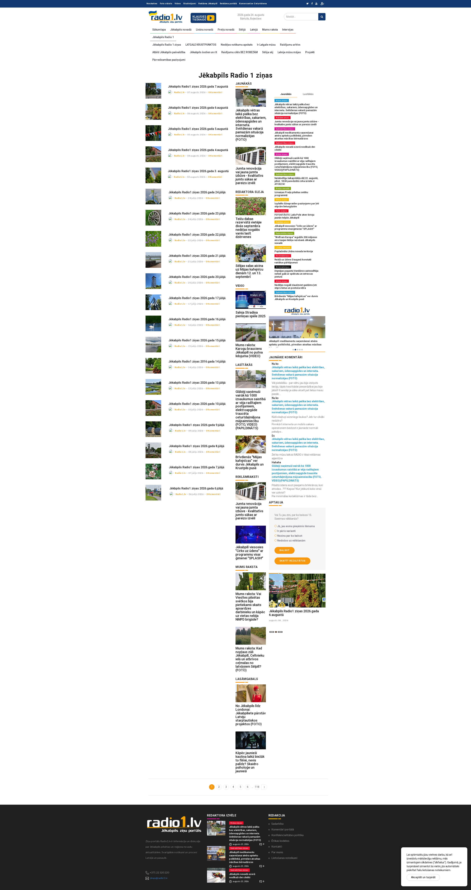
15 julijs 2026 (195, 346)
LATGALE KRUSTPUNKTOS (200, 44)
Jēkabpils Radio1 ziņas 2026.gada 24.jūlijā (197, 192)
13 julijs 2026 (195, 388)
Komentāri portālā (282, 829)
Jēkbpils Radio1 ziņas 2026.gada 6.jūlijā (196, 488)
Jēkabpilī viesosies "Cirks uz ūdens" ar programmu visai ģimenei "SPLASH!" (249, 552)
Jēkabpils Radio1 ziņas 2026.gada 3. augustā (198, 171)
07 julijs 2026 (195, 473)
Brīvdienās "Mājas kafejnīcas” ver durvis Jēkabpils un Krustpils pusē (250, 462)
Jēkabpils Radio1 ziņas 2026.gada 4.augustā (198, 150)
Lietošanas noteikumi (284, 857)
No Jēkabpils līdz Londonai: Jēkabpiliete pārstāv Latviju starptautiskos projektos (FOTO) (251, 715)
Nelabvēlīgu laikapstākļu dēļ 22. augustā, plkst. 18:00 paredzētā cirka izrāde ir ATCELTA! (296, 181)
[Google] (316, 3)
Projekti (310, 52)
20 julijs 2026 (195, 282)
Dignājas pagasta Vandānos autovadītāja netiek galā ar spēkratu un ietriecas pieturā (296, 273)
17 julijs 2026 (195, 303)
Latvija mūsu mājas (289, 52)
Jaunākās (285, 94)
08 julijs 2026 (195, 451)
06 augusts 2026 (196, 113)
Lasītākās (308, 94)
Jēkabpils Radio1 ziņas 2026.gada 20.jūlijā (197, 277)
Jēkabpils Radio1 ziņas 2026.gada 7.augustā (198, 86)
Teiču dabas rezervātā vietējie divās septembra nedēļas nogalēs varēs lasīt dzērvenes (249, 228)
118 (257, 786)
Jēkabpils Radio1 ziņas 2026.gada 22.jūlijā (197, 234)
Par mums (277, 852)
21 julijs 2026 (195, 261)
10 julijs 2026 (195, 409)
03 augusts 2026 (196, 176)
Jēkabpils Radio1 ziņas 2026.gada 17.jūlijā (197, 298)
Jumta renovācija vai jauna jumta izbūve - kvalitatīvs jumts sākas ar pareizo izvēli (249, 175)
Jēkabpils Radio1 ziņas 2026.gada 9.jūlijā (196, 425)
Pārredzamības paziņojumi (168, 59)
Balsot (284, 550)
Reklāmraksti (282, 118)
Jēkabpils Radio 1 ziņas (166, 44)
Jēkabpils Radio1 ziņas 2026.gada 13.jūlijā (197, 382)
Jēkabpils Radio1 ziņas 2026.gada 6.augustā (198, 107)
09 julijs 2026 (195, 430)
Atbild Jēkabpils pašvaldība (168, 52)
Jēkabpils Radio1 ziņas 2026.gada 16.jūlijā (197, 319)
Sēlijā (242, 29)
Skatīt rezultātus (292, 560)
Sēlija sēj (267, 52)
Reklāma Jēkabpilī (207, 3)
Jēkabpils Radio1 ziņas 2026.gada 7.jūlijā (196, 467)
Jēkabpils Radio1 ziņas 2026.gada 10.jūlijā (197, 404)
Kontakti (276, 846)
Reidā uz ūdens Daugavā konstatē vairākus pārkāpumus (293, 261)
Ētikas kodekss (280, 840)
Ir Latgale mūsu (266, 44)
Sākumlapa (159, 29)
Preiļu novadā (226, 29)
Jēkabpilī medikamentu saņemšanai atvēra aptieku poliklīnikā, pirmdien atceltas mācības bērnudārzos (294, 135)
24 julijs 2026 (195, 198)
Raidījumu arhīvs (290, 44)
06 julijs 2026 (196, 494)
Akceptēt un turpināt (423, 877)
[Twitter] (307, 3)
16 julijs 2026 (195, 325)
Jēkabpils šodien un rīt (203, 52)
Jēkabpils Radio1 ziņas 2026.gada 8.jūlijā (196, 446)
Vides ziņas (281, 101)
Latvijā (254, 29)
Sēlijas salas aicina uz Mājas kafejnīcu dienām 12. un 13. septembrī (249, 271)
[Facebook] (312, 3)
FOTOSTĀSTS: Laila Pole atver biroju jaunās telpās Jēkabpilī (294, 216)
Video (178, 3)
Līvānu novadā (204, 29)
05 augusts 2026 (196, 134)
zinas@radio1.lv (158, 878)
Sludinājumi (189, 3)
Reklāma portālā (228, 3)
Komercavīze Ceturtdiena (253, 3)
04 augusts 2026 (196, 155)
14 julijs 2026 (195, 367)
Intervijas (287, 29)
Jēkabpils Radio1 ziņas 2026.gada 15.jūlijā (197, 340)
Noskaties (151, 3)
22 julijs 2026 (195, 240)
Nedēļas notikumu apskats (237, 44)
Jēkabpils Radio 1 (163, 37)
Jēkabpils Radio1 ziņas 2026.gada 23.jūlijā (197, 213)
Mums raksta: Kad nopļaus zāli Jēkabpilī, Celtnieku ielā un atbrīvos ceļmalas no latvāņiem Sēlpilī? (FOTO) (250, 659)
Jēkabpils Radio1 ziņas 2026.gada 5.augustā (198, 129)
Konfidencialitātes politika (287, 835)
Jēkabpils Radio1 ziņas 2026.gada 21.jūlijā (197, 255)
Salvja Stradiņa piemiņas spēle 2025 (250, 314)
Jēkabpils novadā (181, 29)
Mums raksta (270, 29)
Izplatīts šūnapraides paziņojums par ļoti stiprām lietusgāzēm (297, 205)
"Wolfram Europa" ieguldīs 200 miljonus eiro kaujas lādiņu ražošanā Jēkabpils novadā (296, 240)
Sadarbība (277, 823)
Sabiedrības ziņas (285, 129)
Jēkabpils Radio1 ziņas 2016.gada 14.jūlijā (197, 361)
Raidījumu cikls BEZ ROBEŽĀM (239, 52)
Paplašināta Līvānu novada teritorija (294, 251)
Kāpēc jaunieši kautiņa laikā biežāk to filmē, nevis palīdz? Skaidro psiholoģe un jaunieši (250, 762)
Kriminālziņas (283, 256)
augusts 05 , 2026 (278, 620)
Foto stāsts (166, 3)
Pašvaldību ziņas (284, 233)
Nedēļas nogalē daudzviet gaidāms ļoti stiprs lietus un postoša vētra (296, 286)
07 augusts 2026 (196, 92)
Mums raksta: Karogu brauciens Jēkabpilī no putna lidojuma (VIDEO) (249, 350)
